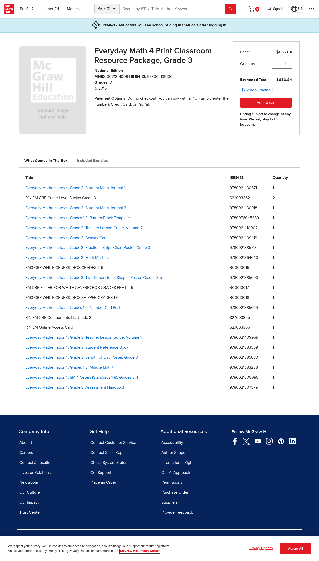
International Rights (178, 463)
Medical (73, 9)
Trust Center (30, 512)
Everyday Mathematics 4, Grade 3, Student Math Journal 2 (75, 208)
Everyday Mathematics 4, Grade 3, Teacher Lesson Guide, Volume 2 (84, 228)
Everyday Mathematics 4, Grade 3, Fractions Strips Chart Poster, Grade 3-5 (89, 248)
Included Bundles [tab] (92, 161)
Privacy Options (261, 548)
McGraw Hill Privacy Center (140, 551)
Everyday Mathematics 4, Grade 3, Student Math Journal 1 (75, 188)
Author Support (174, 453)
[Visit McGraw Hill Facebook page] (235, 441)
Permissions (171, 482)
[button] (275, 8)
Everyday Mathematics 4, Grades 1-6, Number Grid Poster (74, 308)
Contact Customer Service (113, 443)
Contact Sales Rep (106, 453)
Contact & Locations (36, 463)
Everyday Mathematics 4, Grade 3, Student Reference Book (76, 347)
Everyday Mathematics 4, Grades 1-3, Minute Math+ (69, 367)
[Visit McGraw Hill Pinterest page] (281, 441)
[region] (159, 548)
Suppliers (169, 502)
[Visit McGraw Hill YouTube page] (257, 441)
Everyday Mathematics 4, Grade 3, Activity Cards (67, 238)
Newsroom (28, 482)
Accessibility (172, 443)
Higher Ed (50, 9)
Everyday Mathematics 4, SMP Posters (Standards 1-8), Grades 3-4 (81, 377)
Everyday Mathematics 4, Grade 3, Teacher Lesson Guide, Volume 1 (83, 337)
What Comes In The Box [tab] (46, 161)
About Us (27, 443)
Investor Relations (35, 473)
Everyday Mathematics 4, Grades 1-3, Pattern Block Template (77, 218)
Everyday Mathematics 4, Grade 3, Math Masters (67, 258)
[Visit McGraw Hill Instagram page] (269, 441)
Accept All (295, 548)
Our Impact (29, 502)
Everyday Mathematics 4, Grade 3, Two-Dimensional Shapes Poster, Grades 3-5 (93, 278)
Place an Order (103, 482)
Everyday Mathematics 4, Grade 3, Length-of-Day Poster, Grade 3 (81, 357)
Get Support (100, 473)
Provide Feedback (177, 512)
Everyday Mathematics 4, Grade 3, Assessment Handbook (75, 387)
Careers (26, 453)
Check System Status (108, 463)
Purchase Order (174, 492)
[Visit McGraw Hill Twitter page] (246, 441)
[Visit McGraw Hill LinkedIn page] (292, 441)
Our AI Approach (175, 473)
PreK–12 (27, 9)
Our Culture (29, 492)
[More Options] (311, 8)
